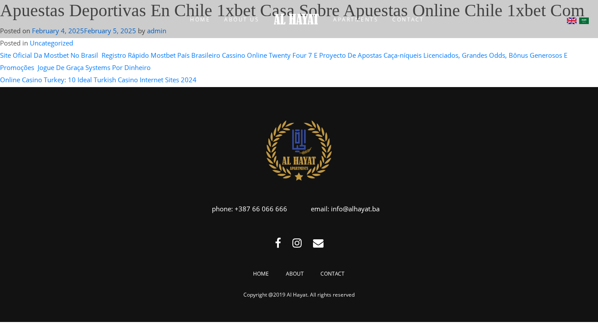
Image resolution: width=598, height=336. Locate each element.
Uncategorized (51, 42)
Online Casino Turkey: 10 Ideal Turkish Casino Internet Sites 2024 (98, 79)
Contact (332, 273)
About (295, 273)
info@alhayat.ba (355, 208)
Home (261, 273)
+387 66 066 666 (261, 208)
